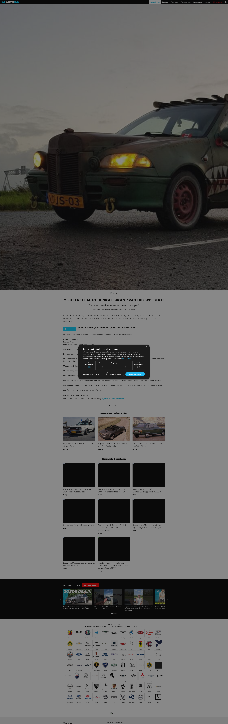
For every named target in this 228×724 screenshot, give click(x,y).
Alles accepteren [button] (135, 374)
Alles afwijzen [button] (115, 374)
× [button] (146, 346)
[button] (91, 374)
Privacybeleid (126, 358)
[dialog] (114, 362)
